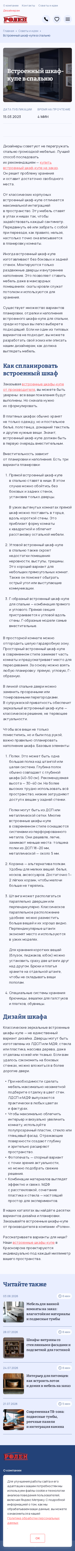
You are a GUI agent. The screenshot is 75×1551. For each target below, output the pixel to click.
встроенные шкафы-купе (34, 1242)
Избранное (57, 19)
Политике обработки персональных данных (33, 1520)
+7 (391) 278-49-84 (46, 19)
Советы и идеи (48, 5)
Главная (8, 31)
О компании (11, 5)
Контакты (28, 5)
